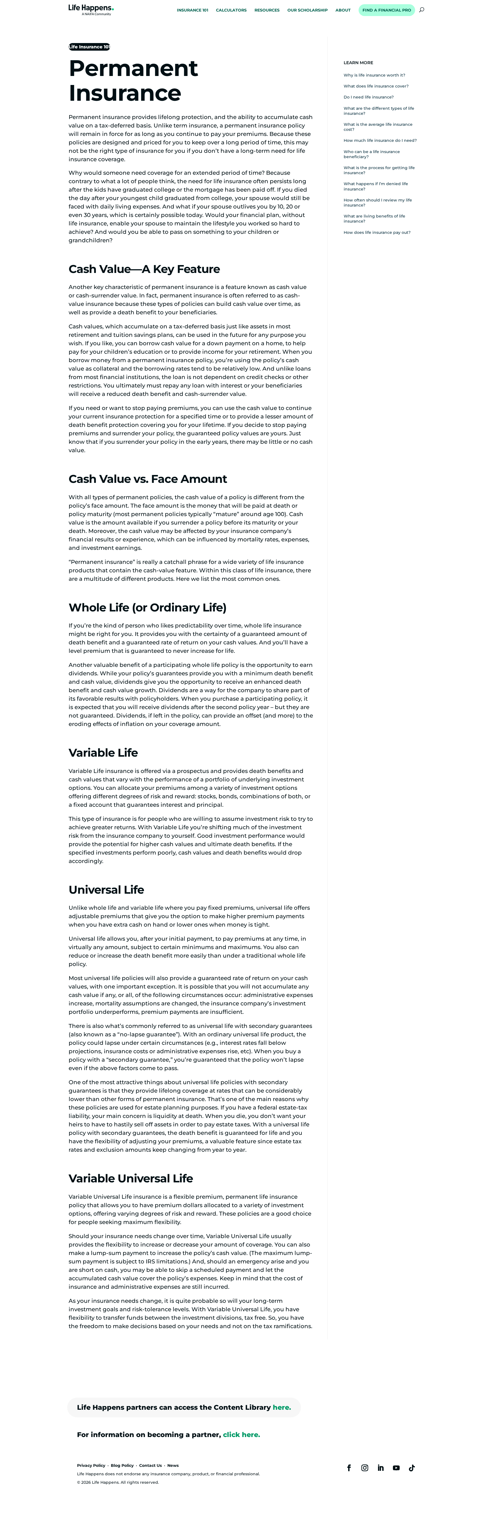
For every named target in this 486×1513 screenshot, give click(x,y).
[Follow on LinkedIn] (380, 1468)
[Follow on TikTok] (412, 1468)
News (173, 1465)
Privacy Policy (91, 1465)
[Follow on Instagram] (365, 1468)
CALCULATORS (231, 10)
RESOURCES (267, 10)
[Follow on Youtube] (396, 1468)
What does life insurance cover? (376, 86)
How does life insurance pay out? (377, 232)
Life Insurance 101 (89, 47)
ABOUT (343, 10)
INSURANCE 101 (192, 10)
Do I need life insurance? (369, 97)
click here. (241, 1435)
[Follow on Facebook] (349, 1468)
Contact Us (150, 1465)
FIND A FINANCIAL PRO (387, 10)
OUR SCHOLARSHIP (307, 10)
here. (282, 1407)
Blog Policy (122, 1465)
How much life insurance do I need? (380, 140)
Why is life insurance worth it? (374, 75)
